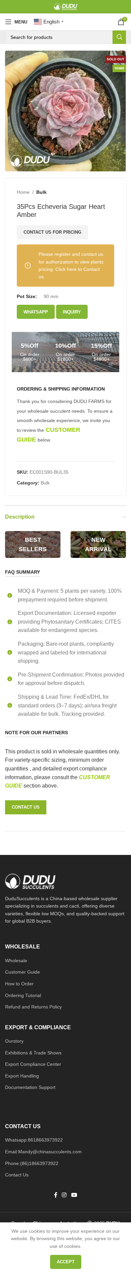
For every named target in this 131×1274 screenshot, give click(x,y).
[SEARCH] (119, 37)
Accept (66, 1261)
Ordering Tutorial (23, 995)
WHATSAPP (36, 311)
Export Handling (22, 1076)
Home (23, 192)
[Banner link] (32, 544)
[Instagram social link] (64, 1195)
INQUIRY (72, 311)
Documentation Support (30, 1087)
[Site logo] (65, 6)
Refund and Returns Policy (33, 1006)
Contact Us (17, 1174)
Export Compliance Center (33, 1064)
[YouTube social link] (74, 1195)
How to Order (19, 983)
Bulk (41, 192)
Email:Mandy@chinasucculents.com (43, 1151)
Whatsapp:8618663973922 (34, 1140)
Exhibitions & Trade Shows (33, 1052)
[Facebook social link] (56, 1195)
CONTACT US (26, 807)
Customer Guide (22, 972)
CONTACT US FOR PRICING (52, 232)
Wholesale (16, 960)
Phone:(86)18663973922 (31, 1163)
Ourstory (14, 1041)
